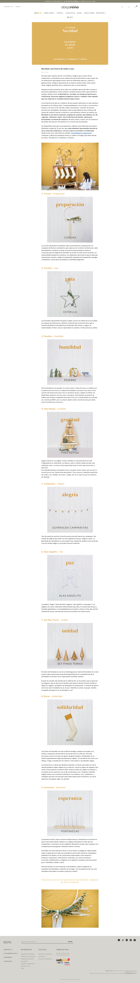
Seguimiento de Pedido (27, 954)
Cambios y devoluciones (28, 963)
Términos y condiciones (45, 959)
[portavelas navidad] (70, 813)
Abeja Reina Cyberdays (45, 954)
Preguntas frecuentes (27, 959)
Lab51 (79, 979)
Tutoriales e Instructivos (28, 956)
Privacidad (42, 956)
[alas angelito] (70, 600)
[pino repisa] (70, 435)
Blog (22, 968)
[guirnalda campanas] (70, 532)
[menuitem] (38, 13)
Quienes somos (25, 966)
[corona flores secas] (70, 220)
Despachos (24, 961)
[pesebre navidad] (70, 362)
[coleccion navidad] (70, 189)
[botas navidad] (70, 745)
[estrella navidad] (70, 316)
